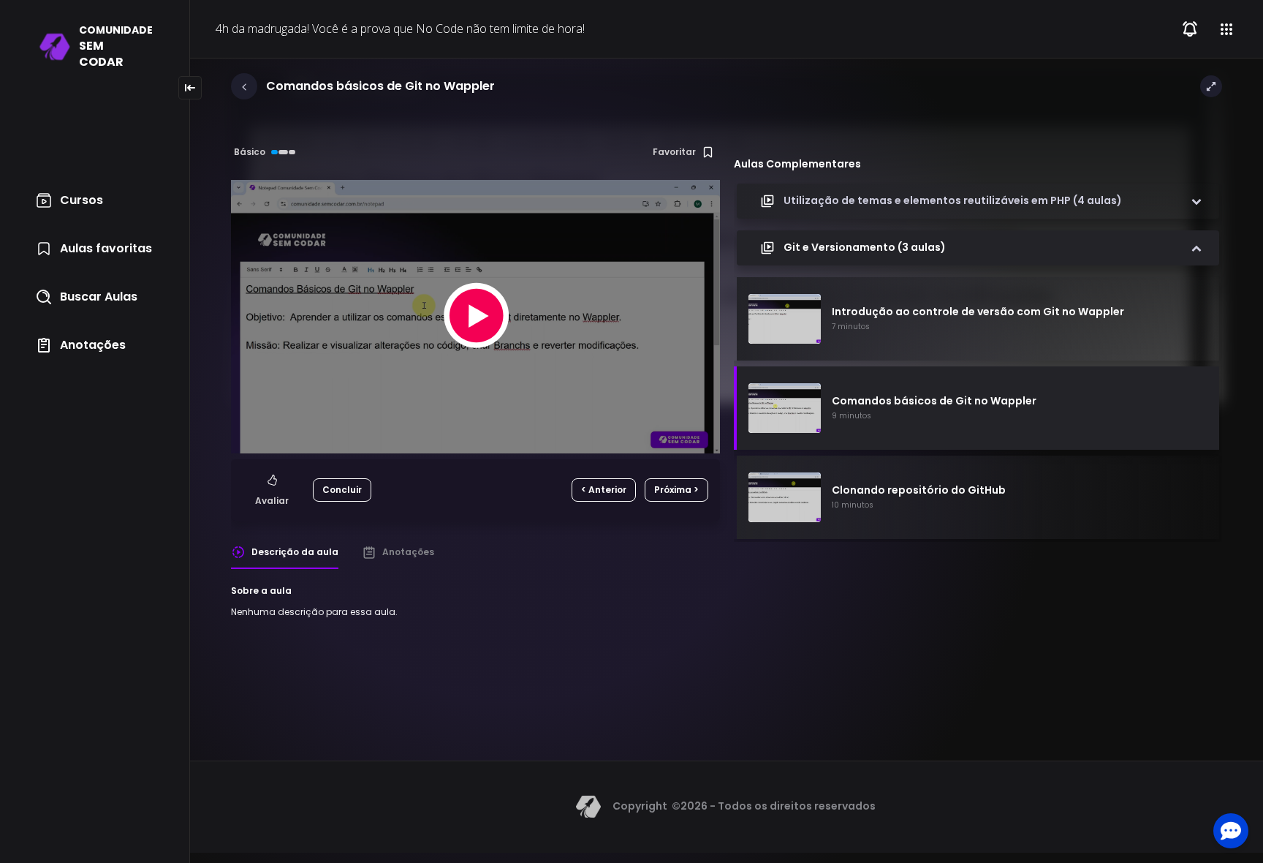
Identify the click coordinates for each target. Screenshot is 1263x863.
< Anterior (603, 489)
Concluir (342, 489)
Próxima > (676, 489)
